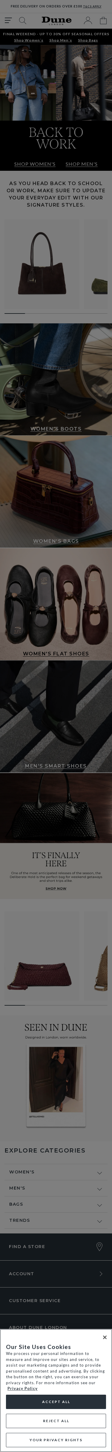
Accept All (56, 1401)
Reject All (56, 1421)
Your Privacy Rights (56, 1440)
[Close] (104, 1337)
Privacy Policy (22, 1388)
